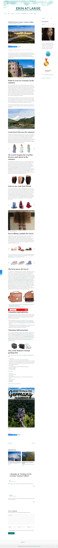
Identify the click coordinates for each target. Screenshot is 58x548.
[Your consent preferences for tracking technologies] (56, 546)
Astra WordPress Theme (36, 546)
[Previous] (8, 148)
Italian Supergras (11, 256)
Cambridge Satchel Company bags (14, 305)
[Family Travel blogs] (46, 62)
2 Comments (10, 23)
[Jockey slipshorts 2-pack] (21, 180)
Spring (30, 464)
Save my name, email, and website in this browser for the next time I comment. (21, 530)
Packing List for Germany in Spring (27, 463)
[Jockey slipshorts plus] (14, 180)
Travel (13, 463)
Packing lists (15, 23)
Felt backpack (11, 306)
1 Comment (23, 464)
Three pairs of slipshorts (13, 376)
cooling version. (27, 169)
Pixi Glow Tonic (23, 325)
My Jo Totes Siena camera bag (14, 304)
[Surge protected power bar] (28, 346)
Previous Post (9, 443)
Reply (34, 486)
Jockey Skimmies (16, 167)
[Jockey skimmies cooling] (28, 180)
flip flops (25, 355)
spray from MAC (31, 321)
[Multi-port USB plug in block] (21, 346)
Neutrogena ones (23, 322)
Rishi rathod (11, 495)
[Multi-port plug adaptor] (14, 346)
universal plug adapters (27, 339)
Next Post (34, 443)
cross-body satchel (25, 304)
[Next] (34, 148)
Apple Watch (11, 381)
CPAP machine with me (17, 334)
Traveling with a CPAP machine (14, 462)
